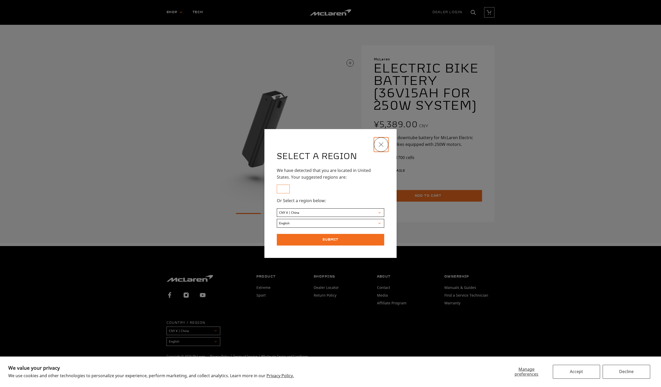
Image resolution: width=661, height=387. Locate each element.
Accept (576, 371)
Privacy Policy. (280, 375)
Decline (626, 371)
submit (330, 239)
